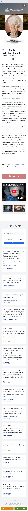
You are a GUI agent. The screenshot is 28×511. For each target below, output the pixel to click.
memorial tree (19, 164)
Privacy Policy (10, 504)
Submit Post (14, 243)
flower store (18, 167)
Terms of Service (18, 504)
